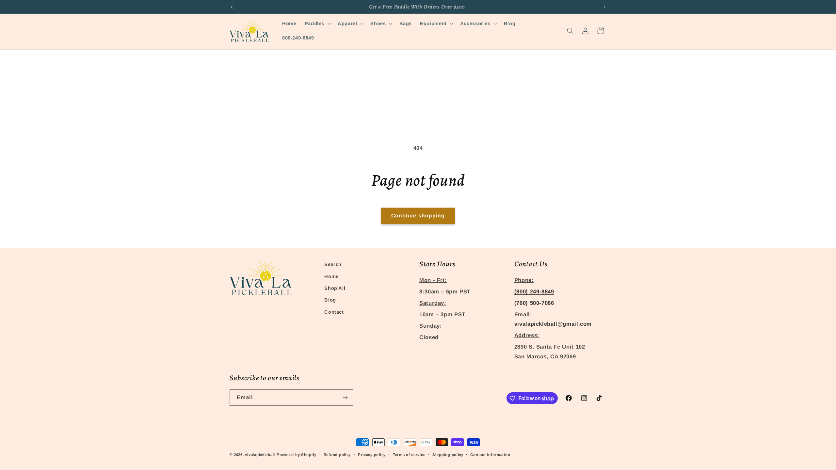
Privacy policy (372, 455)
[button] (316, 23)
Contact (334, 312)
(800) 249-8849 (534, 292)
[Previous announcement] (231, 6)
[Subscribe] (344, 397)
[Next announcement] (604, 6)
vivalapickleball (260, 455)
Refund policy (337, 455)
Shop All (334, 288)
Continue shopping (418, 215)
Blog (330, 300)
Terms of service (409, 455)
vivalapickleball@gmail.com (553, 324)
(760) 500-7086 (534, 303)
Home (331, 276)
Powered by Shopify (296, 455)
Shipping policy (447, 455)
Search (333, 264)
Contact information (490, 455)
